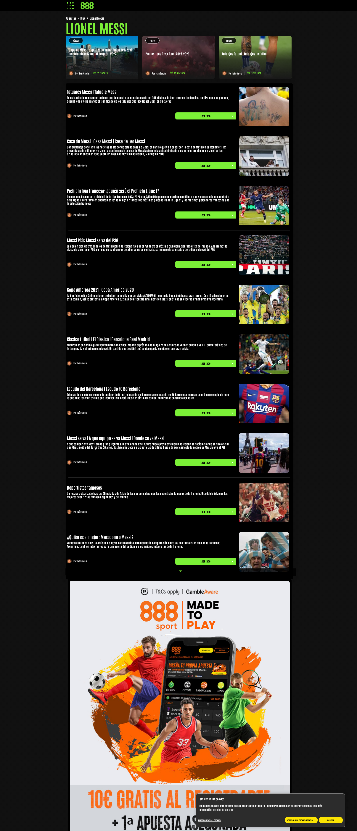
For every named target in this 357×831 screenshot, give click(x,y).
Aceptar (330, 820)
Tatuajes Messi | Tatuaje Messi (92, 91)
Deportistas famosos (84, 487)
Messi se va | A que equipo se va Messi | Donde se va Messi (115, 438)
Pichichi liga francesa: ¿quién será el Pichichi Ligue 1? (113, 190)
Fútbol (76, 40)
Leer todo (205, 116)
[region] (270, 810)
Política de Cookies (223, 809)
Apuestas (71, 18)
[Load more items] (180, 572)
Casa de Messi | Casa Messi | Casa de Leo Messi (106, 141)
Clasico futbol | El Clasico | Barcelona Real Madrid (108, 339)
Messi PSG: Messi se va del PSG (92, 240)
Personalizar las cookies (209, 820)
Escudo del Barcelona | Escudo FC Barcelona (103, 388)
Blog (83, 18)
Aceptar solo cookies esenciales (301, 820)
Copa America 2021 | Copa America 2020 (100, 289)
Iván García (84, 73)
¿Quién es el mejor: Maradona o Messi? (100, 537)
